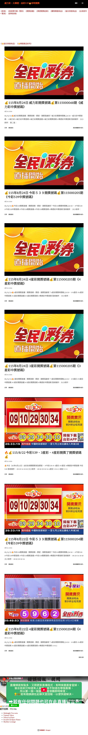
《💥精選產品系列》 (24, 44)
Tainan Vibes (8, 715)
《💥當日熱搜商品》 (8, 44)
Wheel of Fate (9, 717)
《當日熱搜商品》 (71, 11)
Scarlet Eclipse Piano (12, 719)
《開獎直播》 (30, 11)
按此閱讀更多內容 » (78, 127)
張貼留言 (11, 127)
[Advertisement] (44, 29)
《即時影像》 (12, 14)
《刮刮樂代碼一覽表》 (15, 11)
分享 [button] (5, 127)
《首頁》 (3, 11)
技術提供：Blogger (45, 730)
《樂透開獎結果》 (42, 11)
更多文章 (81, 657)
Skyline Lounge (9, 722)
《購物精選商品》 (57, 11)
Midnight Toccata (10, 713)
